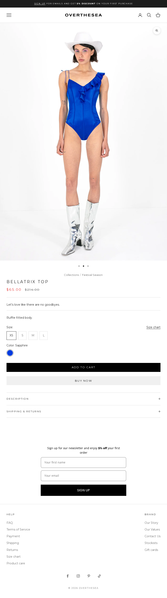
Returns (12, 550)
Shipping (13, 543)
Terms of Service (18, 529)
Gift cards (151, 550)
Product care (16, 563)
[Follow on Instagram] (78, 576)
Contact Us (152, 536)
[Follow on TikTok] (99, 576)
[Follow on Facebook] (68, 576)
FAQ (10, 523)
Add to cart (84, 367)
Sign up (40, 3)
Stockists (151, 543)
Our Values (152, 529)
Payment (13, 536)
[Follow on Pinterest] (89, 576)
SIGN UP (83, 490)
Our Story (151, 523)
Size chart (153, 327)
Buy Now (83, 380)
